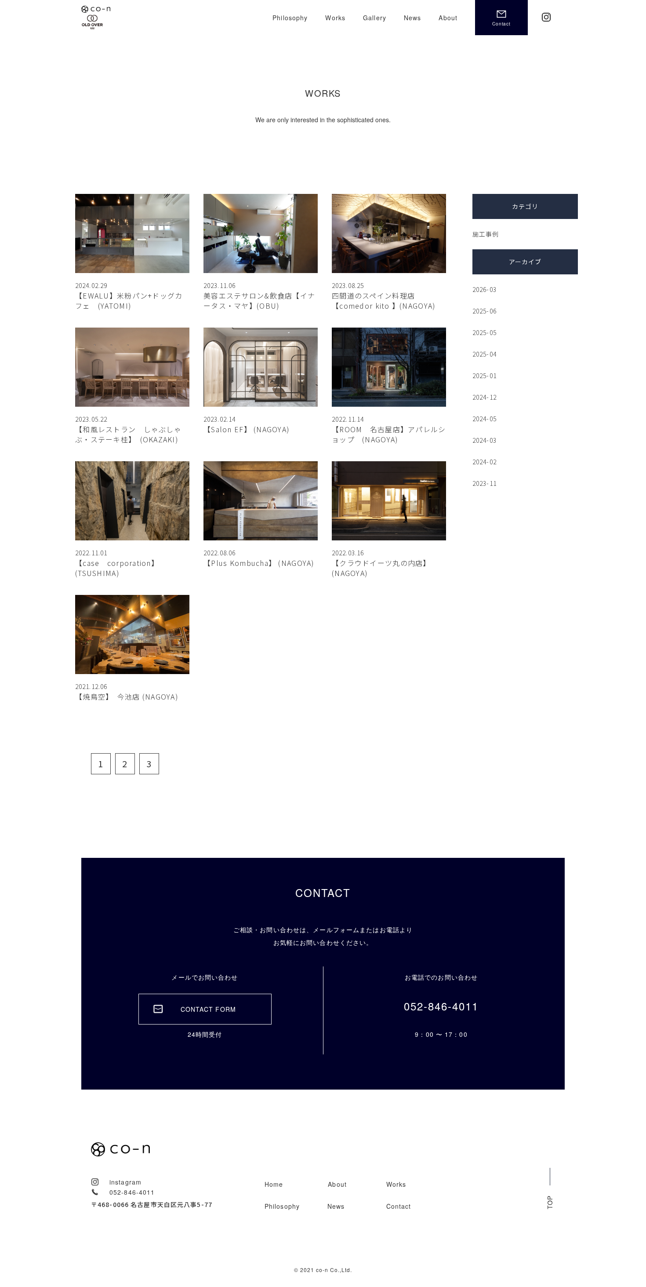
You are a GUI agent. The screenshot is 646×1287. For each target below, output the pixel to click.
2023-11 (484, 483)
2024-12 (484, 397)
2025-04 (484, 354)
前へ (77, 763)
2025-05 (484, 332)
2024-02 (484, 461)
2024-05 (484, 418)
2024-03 (484, 440)
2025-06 (484, 310)
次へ (168, 763)
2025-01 (484, 375)
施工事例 (485, 234)
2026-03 (484, 289)
